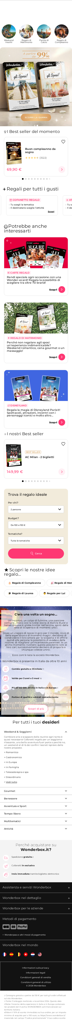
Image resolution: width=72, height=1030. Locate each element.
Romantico (12, 752)
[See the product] (61, 169)
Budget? (13, 518)
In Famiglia (12, 767)
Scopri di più (36, 708)
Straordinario (13, 777)
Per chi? (13, 502)
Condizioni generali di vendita (35, 977)
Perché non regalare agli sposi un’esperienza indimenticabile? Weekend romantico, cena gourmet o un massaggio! (35, 346)
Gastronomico (14, 757)
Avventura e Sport (15, 806)
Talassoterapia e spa (17, 772)
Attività (8, 828)
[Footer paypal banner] (22, 927)
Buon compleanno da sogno (40, 150)
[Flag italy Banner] (10, 954)
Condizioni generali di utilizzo (36, 982)
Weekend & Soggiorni (18, 731)
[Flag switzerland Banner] (24, 954)
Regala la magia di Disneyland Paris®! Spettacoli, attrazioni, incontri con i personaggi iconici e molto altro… (33, 412)
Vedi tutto (11, 782)
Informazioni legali (35, 972)
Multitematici (12, 821)
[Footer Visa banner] (5, 927)
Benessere (10, 798)
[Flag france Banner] (3, 954)
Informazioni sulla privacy (35, 968)
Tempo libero (12, 813)
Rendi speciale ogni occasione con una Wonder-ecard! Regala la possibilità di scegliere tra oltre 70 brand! (34, 280)
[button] (34, 125)
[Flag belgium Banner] (17, 954)
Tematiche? (15, 533)
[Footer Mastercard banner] (13, 927)
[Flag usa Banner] (38, 954)
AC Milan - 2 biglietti (39, 457)
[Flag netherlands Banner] (31, 954)
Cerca (38, 553)
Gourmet (9, 791)
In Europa (11, 762)
